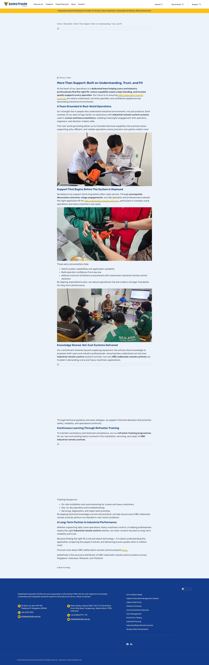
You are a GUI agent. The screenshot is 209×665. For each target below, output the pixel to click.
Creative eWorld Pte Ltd (73, 660)
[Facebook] (127, 644)
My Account (176, 4)
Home (59, 24)
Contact (81, 4)
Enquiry (195, 4)
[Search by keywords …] (159, 4)
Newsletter (68, 24)
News (73, 4)
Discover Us (38, 4)
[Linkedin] (131, 644)
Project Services (62, 4)
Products (49, 4)
